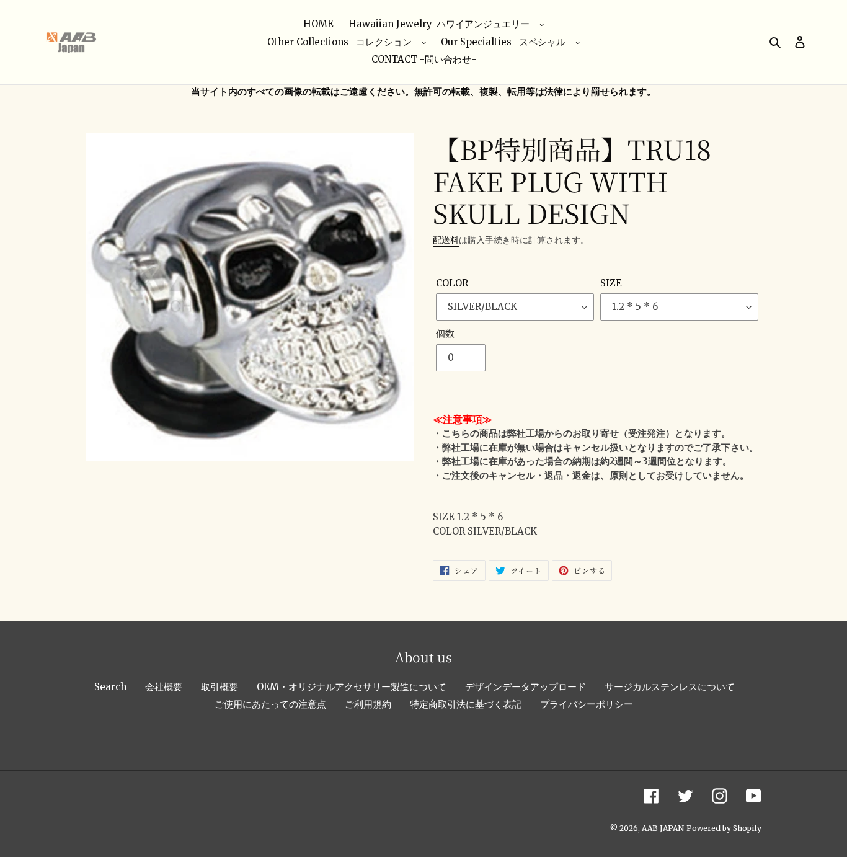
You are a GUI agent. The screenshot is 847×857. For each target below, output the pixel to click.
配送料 (446, 240)
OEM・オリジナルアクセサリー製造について (351, 687)
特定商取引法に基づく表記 (465, 704)
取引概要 (219, 687)
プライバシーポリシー (586, 704)
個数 (445, 333)
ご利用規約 (368, 704)
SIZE (611, 283)
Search (110, 687)
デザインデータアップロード (525, 687)
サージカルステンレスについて (670, 687)
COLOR (452, 283)
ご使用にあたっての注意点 (270, 704)
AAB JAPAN (663, 828)
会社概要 (163, 687)
